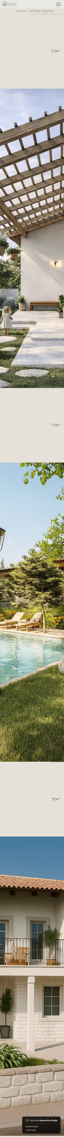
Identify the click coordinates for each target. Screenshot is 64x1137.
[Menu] (58, 4)
